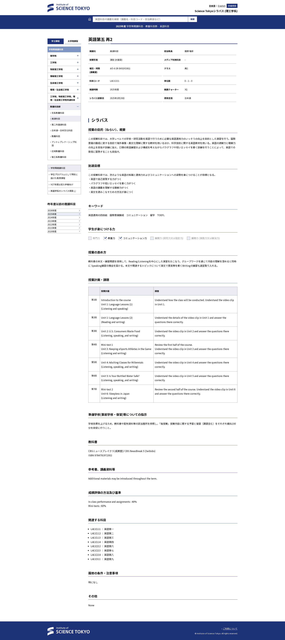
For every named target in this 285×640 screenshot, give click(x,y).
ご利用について (230, 628)
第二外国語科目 (59, 124)
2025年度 (121, 26)
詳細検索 (232, 5)
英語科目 (56, 118)
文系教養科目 (58, 112)
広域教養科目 (58, 151)
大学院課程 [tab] (73, 41)
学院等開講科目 (58, 167)
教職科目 (56, 136)
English (221, 5)
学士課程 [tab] (55, 41)
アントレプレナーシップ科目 (64, 143)
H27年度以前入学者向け (62, 184)
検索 (192, 19)
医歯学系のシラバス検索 (62, 190)
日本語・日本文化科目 (62, 130)
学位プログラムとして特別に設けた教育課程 (64, 176)
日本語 (212, 5)
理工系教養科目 (59, 156)
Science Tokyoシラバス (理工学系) (216, 11)
